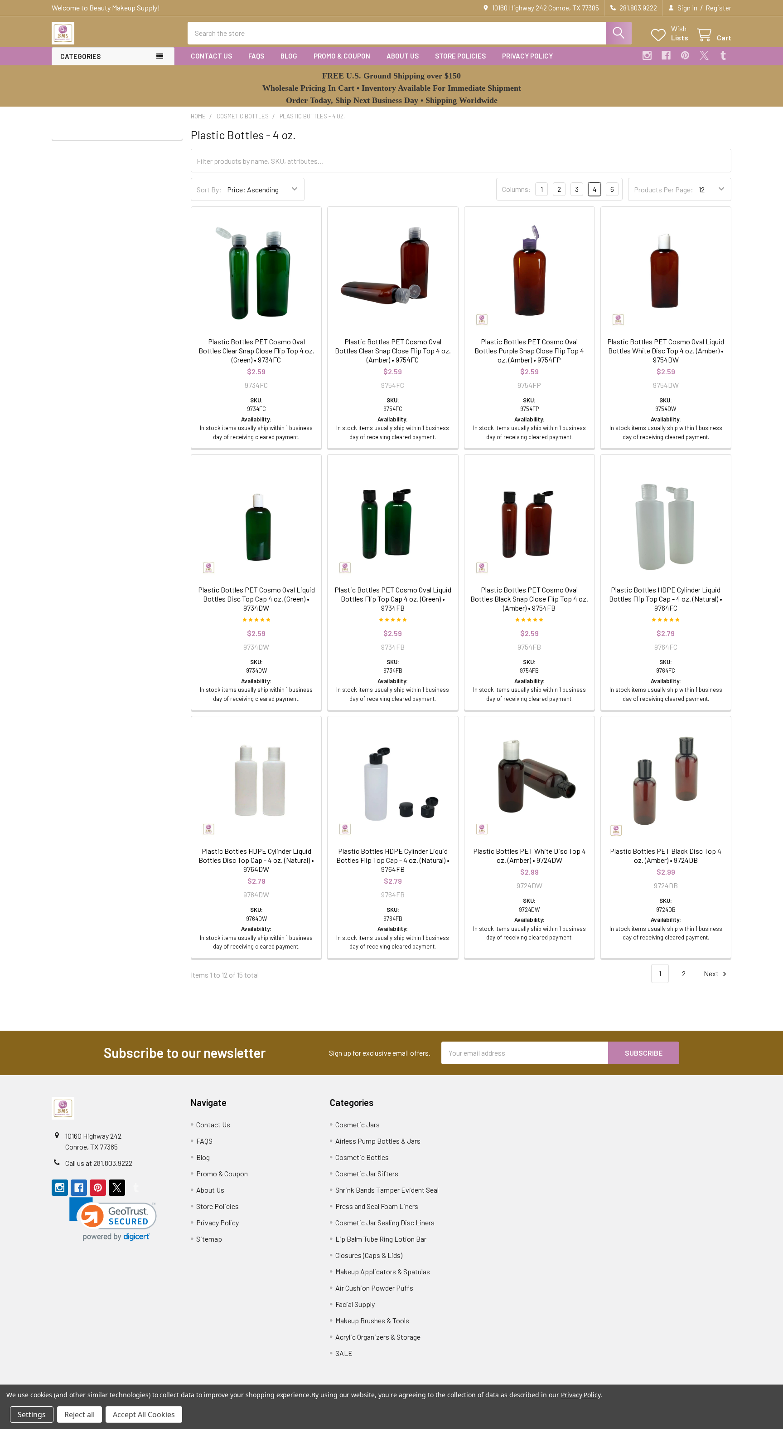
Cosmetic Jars (357, 1124)
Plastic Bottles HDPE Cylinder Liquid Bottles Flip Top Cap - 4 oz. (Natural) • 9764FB (393, 860)
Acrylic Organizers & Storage (377, 1336)
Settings (32, 1414)
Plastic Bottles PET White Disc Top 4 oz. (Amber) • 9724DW (529, 855)
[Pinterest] (685, 55)
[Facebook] (666, 55)
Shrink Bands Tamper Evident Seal (387, 1189)
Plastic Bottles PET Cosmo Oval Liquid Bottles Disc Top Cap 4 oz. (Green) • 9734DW (256, 598)
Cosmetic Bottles (362, 1157)
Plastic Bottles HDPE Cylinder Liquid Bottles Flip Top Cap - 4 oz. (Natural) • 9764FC (665, 598)
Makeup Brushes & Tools (372, 1320)
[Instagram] (647, 55)
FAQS (256, 56)
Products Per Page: (663, 189)
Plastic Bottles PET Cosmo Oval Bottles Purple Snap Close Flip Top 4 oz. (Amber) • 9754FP (529, 350)
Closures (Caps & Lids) (368, 1255)
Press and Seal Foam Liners (376, 1206)
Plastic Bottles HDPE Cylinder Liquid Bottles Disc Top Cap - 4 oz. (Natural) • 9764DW (256, 860)
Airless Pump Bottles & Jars (377, 1140)
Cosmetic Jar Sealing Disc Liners (385, 1222)
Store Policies (460, 56)
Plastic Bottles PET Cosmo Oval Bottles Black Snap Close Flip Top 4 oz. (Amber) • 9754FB (529, 598)
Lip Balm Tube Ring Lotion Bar (380, 1238)
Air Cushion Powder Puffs (374, 1287)
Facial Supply (355, 1304)
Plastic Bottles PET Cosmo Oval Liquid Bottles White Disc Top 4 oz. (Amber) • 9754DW (665, 350)
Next (712, 973)
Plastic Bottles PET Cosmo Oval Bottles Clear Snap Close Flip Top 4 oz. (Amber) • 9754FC (393, 350)
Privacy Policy (527, 56)
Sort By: (209, 189)
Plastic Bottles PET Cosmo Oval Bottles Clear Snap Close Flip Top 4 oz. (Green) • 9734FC (256, 350)
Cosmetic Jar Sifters (366, 1173)
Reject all (79, 1414)
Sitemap (209, 1238)
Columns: (516, 189)
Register (718, 8)
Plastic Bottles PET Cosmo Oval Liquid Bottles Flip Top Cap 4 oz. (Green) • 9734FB (392, 598)
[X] (704, 55)
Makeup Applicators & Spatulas (382, 1271)
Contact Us (211, 56)
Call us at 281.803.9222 (98, 1163)
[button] (113, 1219)
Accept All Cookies (144, 1414)
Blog (288, 56)
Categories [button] (80, 56)
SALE (344, 1353)
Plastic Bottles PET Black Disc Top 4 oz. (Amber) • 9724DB (665, 855)
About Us (403, 56)
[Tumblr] (723, 55)
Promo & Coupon (342, 56)
